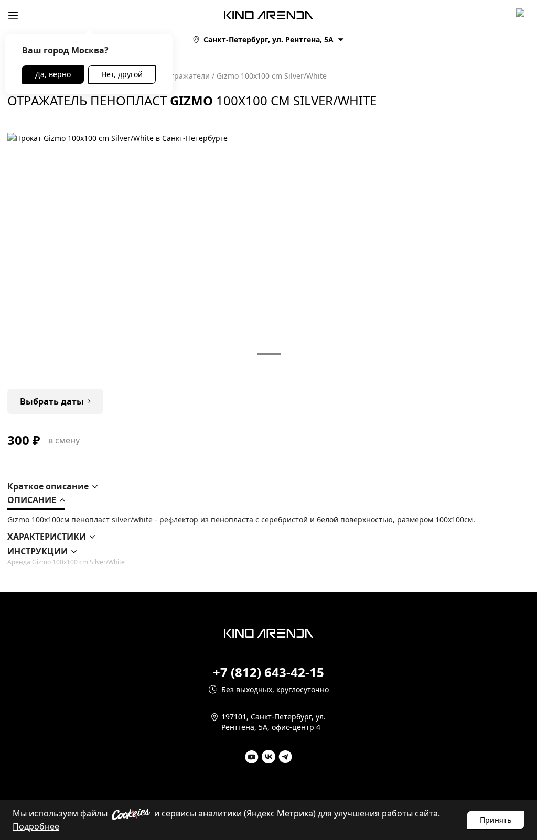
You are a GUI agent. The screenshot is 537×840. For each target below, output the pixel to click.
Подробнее (36, 826)
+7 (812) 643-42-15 (268, 672)
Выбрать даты (52, 401)
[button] (52, 486)
